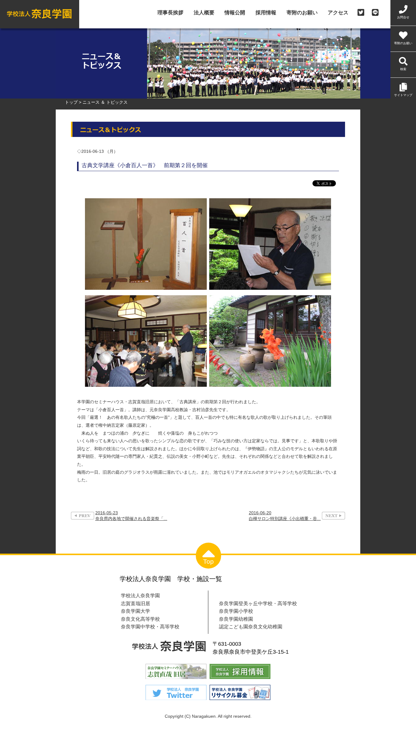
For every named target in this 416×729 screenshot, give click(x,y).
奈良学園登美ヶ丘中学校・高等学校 (258, 603)
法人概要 (204, 13)
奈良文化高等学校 (140, 619)
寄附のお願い (302, 13)
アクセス (338, 13)
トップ (71, 102)
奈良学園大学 (135, 611)
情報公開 (234, 13)
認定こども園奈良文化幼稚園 (250, 626)
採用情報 (266, 13)
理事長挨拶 (170, 13)
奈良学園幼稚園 (236, 619)
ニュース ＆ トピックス (105, 102)
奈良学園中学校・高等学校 (150, 626)
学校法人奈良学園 (140, 595)
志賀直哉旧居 (135, 603)
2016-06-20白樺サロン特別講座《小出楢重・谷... (285, 515)
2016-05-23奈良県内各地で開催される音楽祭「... (131, 515)
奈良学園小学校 (236, 611)
